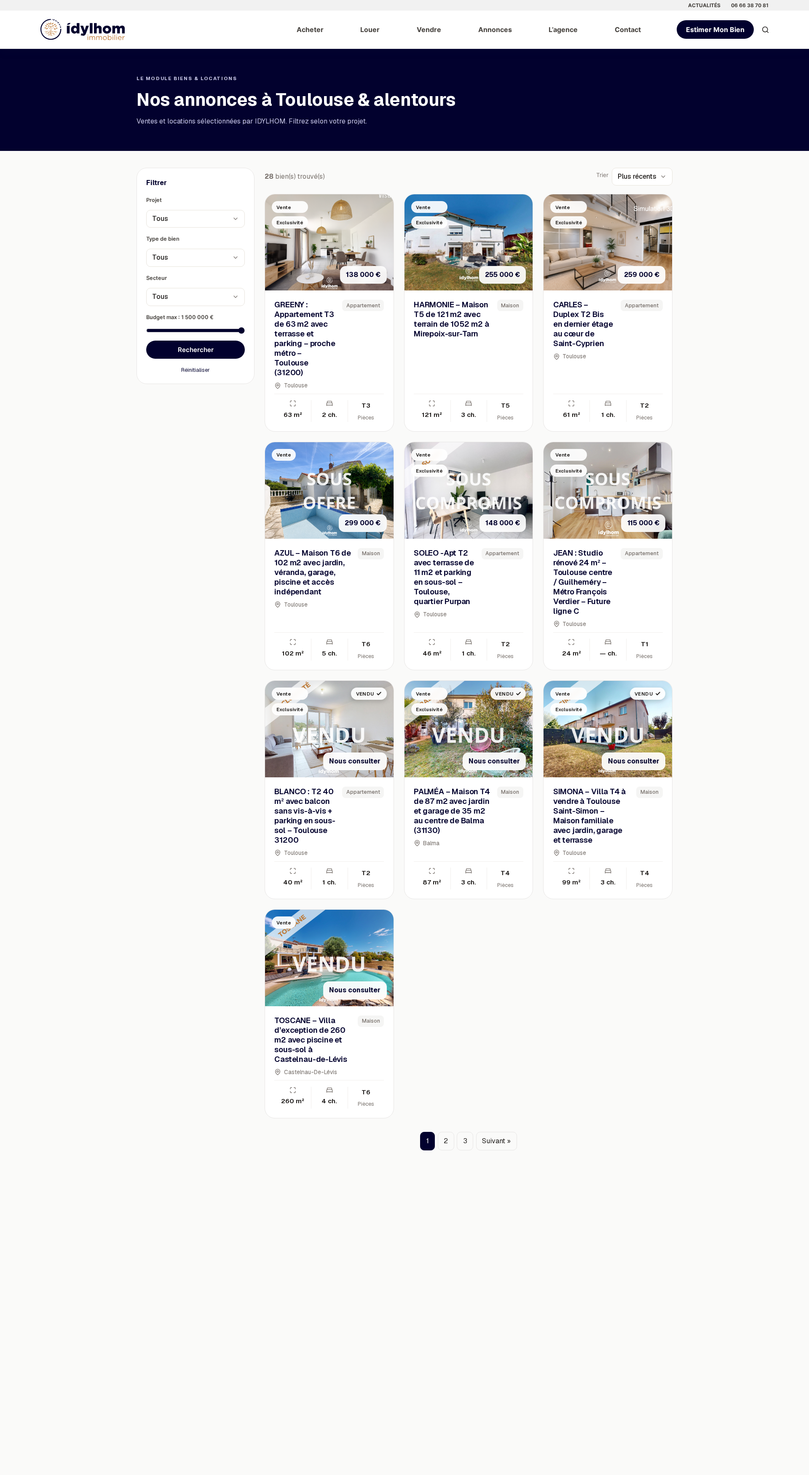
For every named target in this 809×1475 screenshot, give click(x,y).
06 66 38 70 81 (750, 5)
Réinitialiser (195, 369)
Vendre (429, 29)
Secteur (156, 278)
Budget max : (180, 317)
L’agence (563, 29)
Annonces (495, 29)
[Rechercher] (765, 30)
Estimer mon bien (715, 29)
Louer (370, 29)
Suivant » (496, 1140)
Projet (154, 199)
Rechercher (196, 349)
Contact (628, 29)
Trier (602, 175)
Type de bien (162, 239)
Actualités (704, 5)
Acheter (310, 29)
